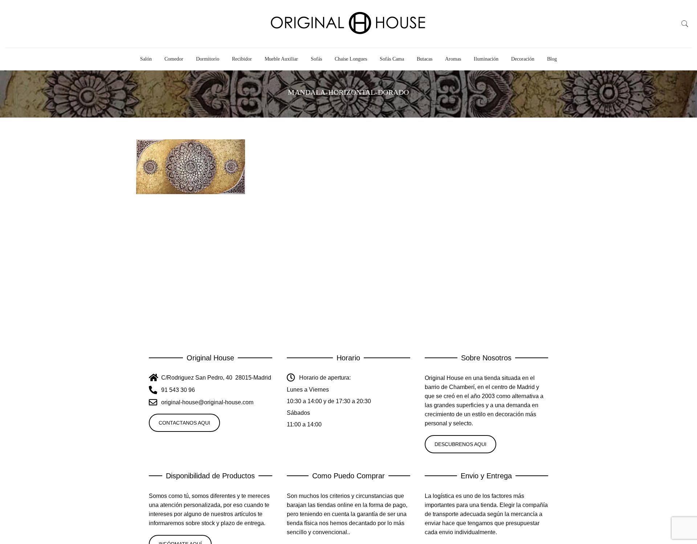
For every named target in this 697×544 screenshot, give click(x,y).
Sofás (316, 59)
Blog (552, 59)
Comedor (173, 59)
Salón (146, 59)
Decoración (522, 59)
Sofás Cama (392, 59)
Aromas (453, 59)
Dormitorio (207, 59)
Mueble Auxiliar (281, 59)
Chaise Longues (351, 59)
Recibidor (242, 59)
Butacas (424, 59)
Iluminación (486, 59)
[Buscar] (685, 24)
